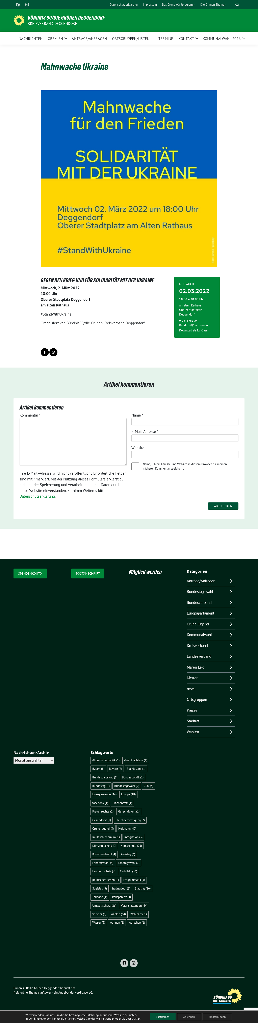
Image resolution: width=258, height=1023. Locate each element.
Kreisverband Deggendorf (52, 23)
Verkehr (99, 914)
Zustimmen (163, 1017)
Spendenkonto (30, 573)
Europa (128, 794)
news (191, 688)
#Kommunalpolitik (106, 760)
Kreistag (128, 854)
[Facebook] (18, 5)
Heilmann (127, 828)
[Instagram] (27, 5)
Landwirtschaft (103, 871)
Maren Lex (195, 667)
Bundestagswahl (200, 591)
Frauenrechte (102, 811)
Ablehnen (189, 1017)
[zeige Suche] (237, 5)
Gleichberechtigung (130, 820)
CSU (148, 786)
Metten (192, 677)
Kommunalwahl (199, 634)
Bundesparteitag (104, 777)
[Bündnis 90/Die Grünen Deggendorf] (19, 20)
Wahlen (193, 731)
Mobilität (128, 871)
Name (137, 415)
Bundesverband (199, 602)
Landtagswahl (128, 863)
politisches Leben (105, 880)
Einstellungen (42, 1018)
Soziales (99, 888)
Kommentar (30, 415)
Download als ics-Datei (193, 330)
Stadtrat (193, 721)
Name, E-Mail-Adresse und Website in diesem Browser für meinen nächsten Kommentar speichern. (185, 466)
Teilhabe (99, 897)
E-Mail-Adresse (144, 431)
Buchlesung (136, 769)
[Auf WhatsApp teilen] (53, 352)
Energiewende (104, 794)
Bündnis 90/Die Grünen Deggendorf (66, 18)
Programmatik (134, 880)
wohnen (117, 922)
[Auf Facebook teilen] (45, 352)
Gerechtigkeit (128, 811)
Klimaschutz (131, 846)
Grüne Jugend (198, 624)
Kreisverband (197, 645)
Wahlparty (138, 914)
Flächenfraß (122, 803)
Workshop (137, 922)
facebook (100, 803)
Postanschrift (88, 573)
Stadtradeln (120, 888)
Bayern (115, 769)
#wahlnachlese (135, 760)
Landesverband (199, 656)
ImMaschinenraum (106, 837)
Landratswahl (102, 863)
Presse (192, 710)
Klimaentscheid (104, 846)
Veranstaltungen (134, 905)
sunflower (44, 992)
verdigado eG (83, 992)
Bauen (98, 769)
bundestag (101, 786)
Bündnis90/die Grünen (193, 325)
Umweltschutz (104, 905)
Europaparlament (200, 613)
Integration (133, 837)
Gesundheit (101, 820)
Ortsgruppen (197, 699)
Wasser (98, 922)
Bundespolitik (133, 777)
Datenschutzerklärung (37, 496)
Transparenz (121, 897)
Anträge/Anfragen (201, 580)
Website (137, 447)
